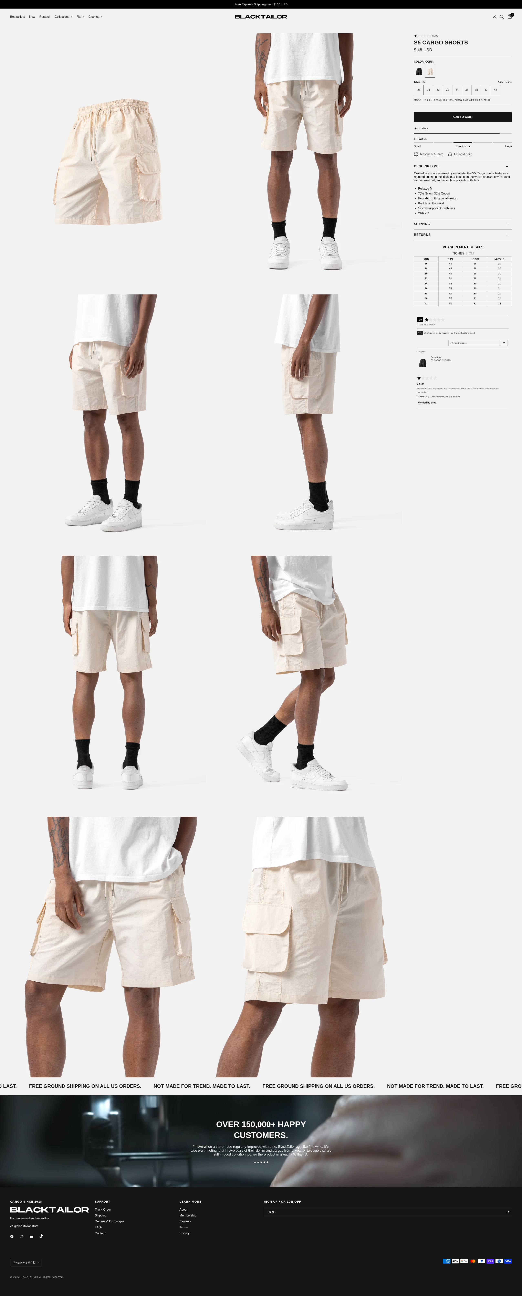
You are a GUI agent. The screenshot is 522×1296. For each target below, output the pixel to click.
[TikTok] (44, 1236)
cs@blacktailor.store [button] (24, 1226)
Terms (183, 1227)
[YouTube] (34, 1236)
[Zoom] (197, 42)
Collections (62, 16)
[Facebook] (14, 1236)
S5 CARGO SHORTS (441, 360)
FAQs (99, 1227)
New (32, 16)
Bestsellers (17, 16)
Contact (100, 1233)
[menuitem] (18, 16)
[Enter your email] (508, 1212)
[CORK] (430, 71)
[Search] (502, 17)
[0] (509, 17)
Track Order (103, 1209)
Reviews (185, 1221)
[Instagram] (24, 1236)
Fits (78, 16)
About (183, 1209)
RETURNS (422, 235)
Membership (187, 1215)
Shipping (100, 1215)
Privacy (184, 1233)
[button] (426, 36)
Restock (45, 16)
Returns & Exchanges (109, 1221)
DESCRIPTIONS (427, 166)
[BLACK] (419, 71)
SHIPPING (422, 224)
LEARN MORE (190, 1201)
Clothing (93, 16)
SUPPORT (103, 1201)
